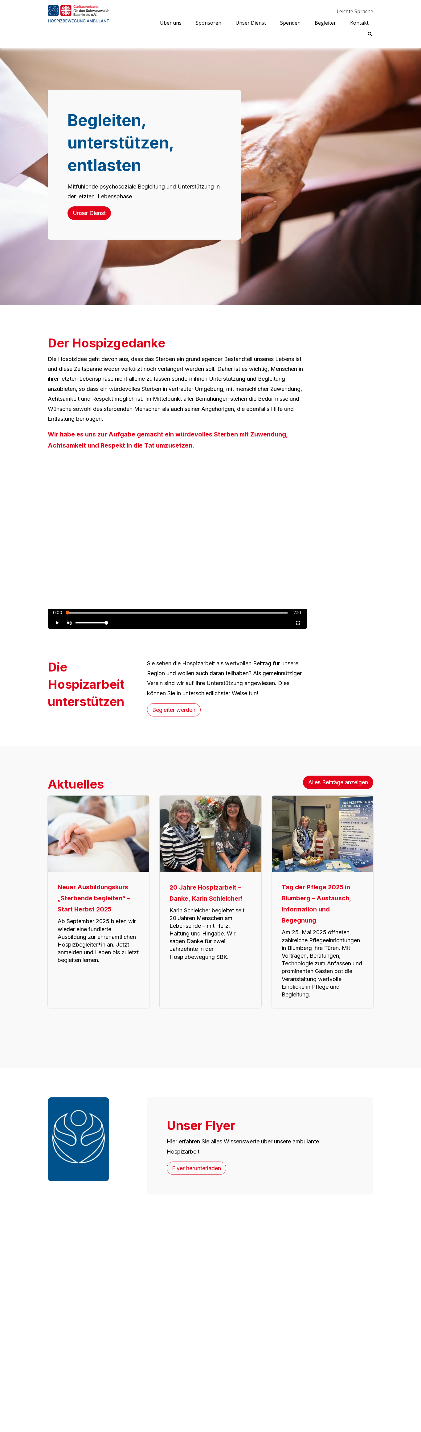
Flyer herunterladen (196, 1168)
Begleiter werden (173, 710)
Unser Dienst (89, 213)
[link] (78, 24)
